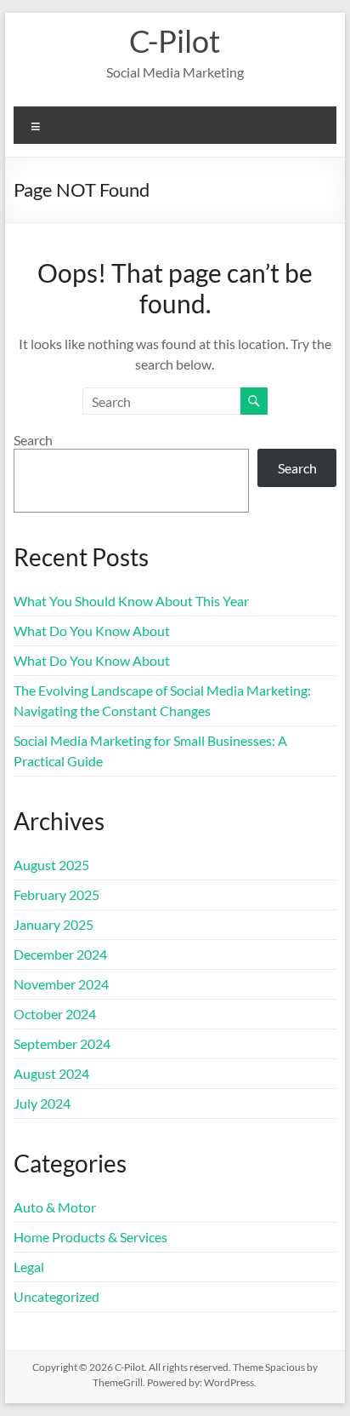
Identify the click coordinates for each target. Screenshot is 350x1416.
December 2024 (60, 954)
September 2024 (62, 1043)
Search (33, 440)
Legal (29, 1266)
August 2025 (51, 865)
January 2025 (53, 924)
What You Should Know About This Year (131, 601)
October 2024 (55, 1014)
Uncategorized (56, 1296)
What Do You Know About (92, 630)
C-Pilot (174, 41)
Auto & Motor (55, 1207)
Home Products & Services (90, 1237)
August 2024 (51, 1073)
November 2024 (61, 984)
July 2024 (42, 1103)
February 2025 (56, 894)
